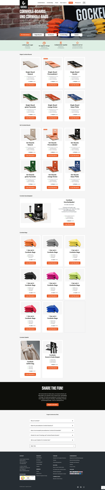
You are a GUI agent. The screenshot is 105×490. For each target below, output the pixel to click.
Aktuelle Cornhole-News (57, 478)
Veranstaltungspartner (57, 462)
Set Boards (38, 460)
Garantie (71, 464)
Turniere (54, 460)
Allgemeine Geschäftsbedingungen (76, 458)
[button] (52, 421)
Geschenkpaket (39, 462)
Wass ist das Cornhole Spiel (58, 467)
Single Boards (39, 457)
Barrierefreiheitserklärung (74, 460)
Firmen (37, 471)
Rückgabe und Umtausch (74, 462)
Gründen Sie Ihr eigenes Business (59, 458)
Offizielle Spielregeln (57, 471)
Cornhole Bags (39, 464)
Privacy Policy (72, 466)
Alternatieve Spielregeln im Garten (59, 473)
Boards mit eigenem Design (41, 475)
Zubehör (38, 466)
